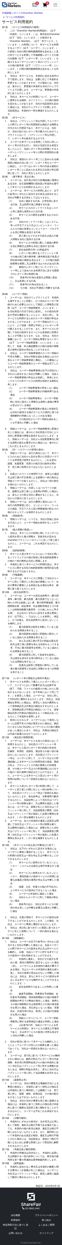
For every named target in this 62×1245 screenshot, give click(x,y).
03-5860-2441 (32, 1208)
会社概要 (15, 1215)
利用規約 (15, 1219)
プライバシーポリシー (46, 1215)
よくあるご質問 (46, 1224)
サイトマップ (46, 1233)
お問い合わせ (15, 1233)
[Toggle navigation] (55, 4)
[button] (34, 4)
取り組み (46, 1219)
